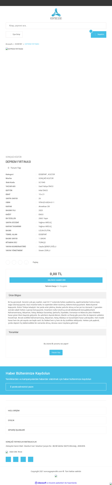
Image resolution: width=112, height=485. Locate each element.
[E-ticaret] (55, 483)
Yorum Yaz (56, 353)
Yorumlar (14, 332)
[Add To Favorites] (26, 262)
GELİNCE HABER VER (56, 280)
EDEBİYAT (43, 174)
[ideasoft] (41, 483)
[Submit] (102, 386)
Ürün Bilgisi (15, 295)
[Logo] (56, 13)
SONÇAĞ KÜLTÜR (14, 157)
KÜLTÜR (51, 174)
